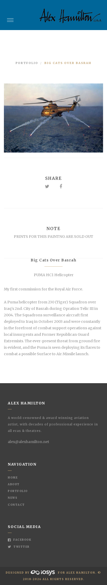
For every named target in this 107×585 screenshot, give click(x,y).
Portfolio (27, 63)
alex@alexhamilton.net (28, 441)
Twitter (21, 546)
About (14, 484)
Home (13, 477)
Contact (16, 504)
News (12, 498)
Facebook (21, 539)
